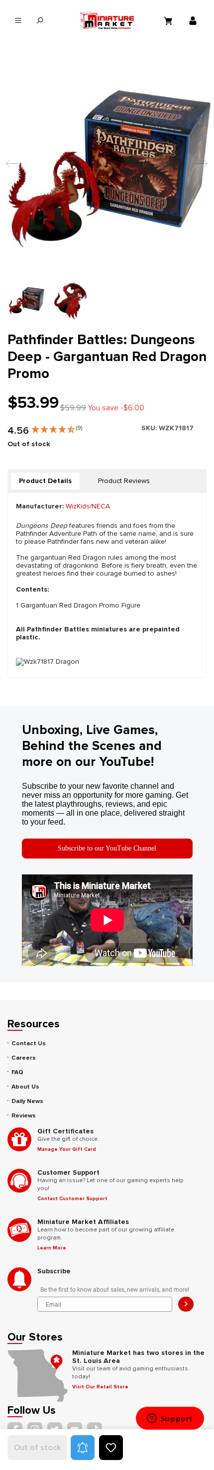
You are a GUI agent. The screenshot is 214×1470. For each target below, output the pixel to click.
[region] (107, 190)
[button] (56, 427)
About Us (25, 1087)
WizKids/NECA (88, 506)
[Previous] (9, 168)
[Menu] (18, 20)
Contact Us (28, 1043)
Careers (23, 1058)
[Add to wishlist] (111, 1447)
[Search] (39, 20)
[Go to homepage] (107, 20)
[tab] (45, 481)
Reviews (23, 1115)
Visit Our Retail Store (100, 1387)
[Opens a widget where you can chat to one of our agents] (169, 1419)
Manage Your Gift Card (66, 1149)
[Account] (194, 20)
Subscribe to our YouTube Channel (107, 848)
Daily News (27, 1101)
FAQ (17, 1072)
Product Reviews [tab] (124, 481)
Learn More (51, 1248)
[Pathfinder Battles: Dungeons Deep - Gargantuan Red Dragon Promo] (107, 168)
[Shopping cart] (169, 20)
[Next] (199, 168)
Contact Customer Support (72, 1199)
